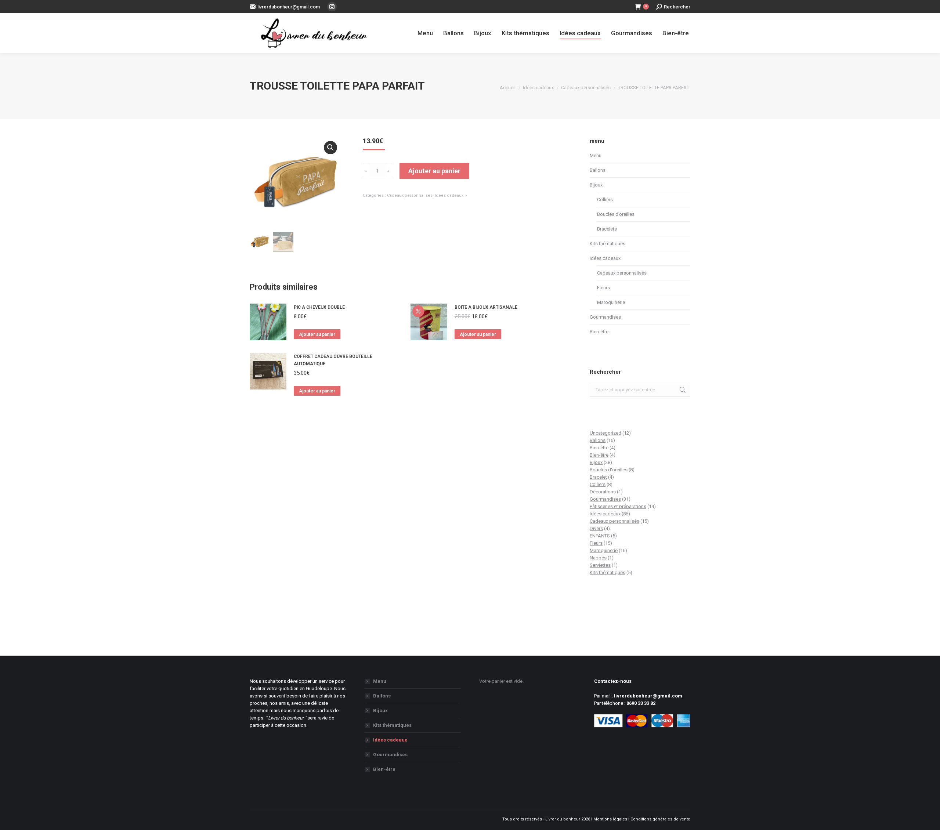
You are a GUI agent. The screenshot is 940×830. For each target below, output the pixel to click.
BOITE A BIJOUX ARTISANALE (486, 307)
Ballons (597, 170)
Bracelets (607, 229)
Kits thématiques (607, 243)
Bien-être (599, 331)
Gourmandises (605, 317)
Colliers (605, 199)
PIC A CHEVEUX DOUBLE (319, 307)
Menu (595, 155)
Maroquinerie (611, 302)
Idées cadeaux (449, 195)
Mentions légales (610, 819)
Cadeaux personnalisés (410, 195)
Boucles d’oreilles (615, 214)
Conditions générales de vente (660, 819)
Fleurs (603, 287)
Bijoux (596, 185)
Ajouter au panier (434, 171)
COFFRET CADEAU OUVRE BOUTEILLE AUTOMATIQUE (333, 360)
